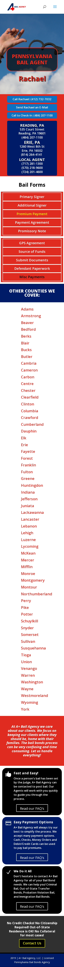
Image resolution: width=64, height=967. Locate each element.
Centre (27, 383)
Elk (23, 437)
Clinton (27, 403)
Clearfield (30, 397)
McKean (28, 553)
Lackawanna (32, 512)
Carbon (27, 376)
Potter (27, 614)
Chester (28, 390)
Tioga (26, 654)
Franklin (28, 464)
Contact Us (32, 943)
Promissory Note (32, 231)
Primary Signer (32, 196)
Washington (32, 681)
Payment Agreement (32, 222)
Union (26, 661)
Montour (29, 587)
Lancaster (30, 519)
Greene (27, 478)
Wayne (27, 688)
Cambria (29, 363)
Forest (27, 458)
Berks (26, 336)
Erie (24, 444)
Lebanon (29, 526)
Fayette (28, 451)
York (25, 709)
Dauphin (29, 430)
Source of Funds (32, 251)
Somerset (30, 634)
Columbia (29, 410)
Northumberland (36, 593)
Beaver (27, 322)
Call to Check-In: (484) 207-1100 (32, 115)
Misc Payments (32, 277)
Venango (29, 668)
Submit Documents (32, 260)
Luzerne (28, 539)
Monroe (28, 573)
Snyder (27, 627)
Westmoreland (34, 695)
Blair (25, 342)
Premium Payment (32, 214)
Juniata (27, 505)
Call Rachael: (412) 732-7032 (32, 99)
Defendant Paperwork (32, 268)
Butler (26, 356)
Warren (28, 675)
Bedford (28, 329)
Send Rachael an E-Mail (32, 107)
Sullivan (28, 641)
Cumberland (32, 424)
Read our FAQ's (32, 808)
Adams (27, 309)
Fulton (27, 471)
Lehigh (27, 532)
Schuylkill (29, 620)
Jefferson (29, 498)
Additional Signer (32, 205)
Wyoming (29, 702)
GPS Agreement (32, 243)
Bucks (26, 349)
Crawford (29, 417)
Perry (26, 600)
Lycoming (29, 546)
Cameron (29, 370)
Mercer (27, 559)
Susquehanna (33, 647)
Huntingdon (32, 485)
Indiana (28, 492)
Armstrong (31, 315)
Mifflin (27, 566)
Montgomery (33, 580)
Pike (25, 607)
